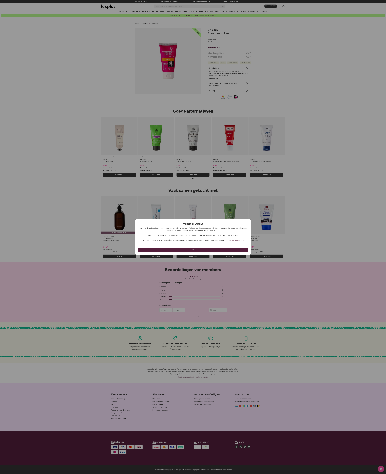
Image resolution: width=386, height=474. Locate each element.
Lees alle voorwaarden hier (234, 240)
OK (193, 250)
